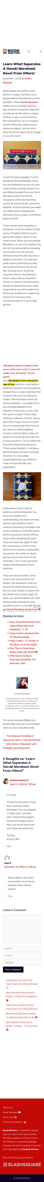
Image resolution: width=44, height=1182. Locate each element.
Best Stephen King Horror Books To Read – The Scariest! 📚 (21, 1026)
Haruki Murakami (29, 102)
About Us (8, 1107)
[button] (40, 51)
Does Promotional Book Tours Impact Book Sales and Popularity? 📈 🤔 (25, 626)
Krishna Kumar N (19, 780)
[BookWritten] (11, 52)
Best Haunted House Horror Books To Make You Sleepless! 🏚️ (21, 996)
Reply (9, 846)
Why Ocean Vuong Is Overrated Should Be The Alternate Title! (23, 659)
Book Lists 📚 (10, 1117)
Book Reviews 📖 (12, 1112)
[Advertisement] (22, 25)
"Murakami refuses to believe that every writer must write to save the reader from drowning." (21, 369)
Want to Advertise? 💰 (14, 1122)
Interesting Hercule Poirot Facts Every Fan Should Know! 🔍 (21, 984)
